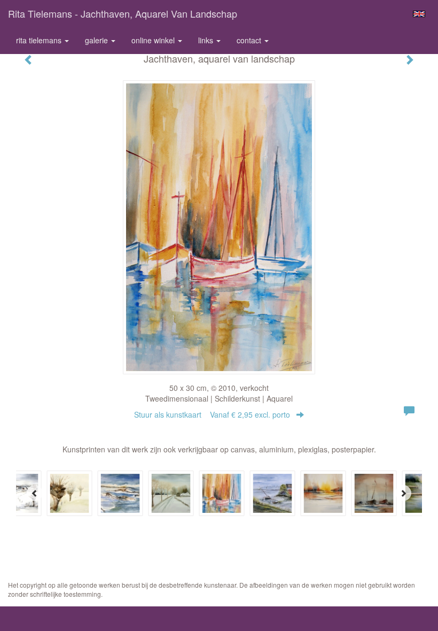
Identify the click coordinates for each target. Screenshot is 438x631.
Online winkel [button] (154, 40)
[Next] (403, 493)
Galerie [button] (97, 40)
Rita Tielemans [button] (40, 40)
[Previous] (35, 493)
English (419, 14)
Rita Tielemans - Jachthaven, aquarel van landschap (122, 13)
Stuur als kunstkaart (212, 414)
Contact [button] (250, 40)
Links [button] (206, 40)
